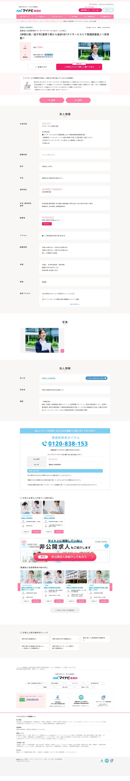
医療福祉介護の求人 (61, 723)
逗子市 (41, 21)
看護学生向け (37, 721)
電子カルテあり (46, 123)
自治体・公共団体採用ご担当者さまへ (35, 683)
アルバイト (86, 721)
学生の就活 (19, 721)
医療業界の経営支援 (74, 746)
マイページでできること (107, 4)
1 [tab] (94, 58)
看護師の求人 (20, 746)
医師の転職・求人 (40, 746)
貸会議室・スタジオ (49, 752)
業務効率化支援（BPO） (30, 752)
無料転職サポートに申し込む (90, 10)
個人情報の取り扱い (95, 683)
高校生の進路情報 (20, 729)
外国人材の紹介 (85, 746)
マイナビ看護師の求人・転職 (23, 21)
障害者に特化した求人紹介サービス (25, 723)
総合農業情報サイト (40, 737)
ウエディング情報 (21, 737)
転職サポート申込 (85, 687)
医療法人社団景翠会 (26, 27)
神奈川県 (35, 21)
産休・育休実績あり (47, 189)
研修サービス (19, 752)
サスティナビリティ (39, 759)
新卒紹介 (48, 744)
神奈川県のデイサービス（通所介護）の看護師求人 (63, 647)
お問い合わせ (65, 687)
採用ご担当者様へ (93, 4)
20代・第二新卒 (40, 744)
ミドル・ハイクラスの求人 (75, 721)
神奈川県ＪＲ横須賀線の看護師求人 (94, 639)
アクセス (31, 759)
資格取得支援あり (57, 189)
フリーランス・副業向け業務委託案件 (45, 723)
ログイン (108, 10)
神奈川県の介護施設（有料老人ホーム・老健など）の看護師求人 (33, 647)
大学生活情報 (79, 735)
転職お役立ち (107, 16)
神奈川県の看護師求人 (29, 639)
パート (92, 721)
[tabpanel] (94, 54)
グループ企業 (50, 759)
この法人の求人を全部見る (65, 610)
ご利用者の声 (91, 16)
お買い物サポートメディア (23, 738)
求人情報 (51, 100)
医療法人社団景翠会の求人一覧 (53, 21)
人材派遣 (18, 744)
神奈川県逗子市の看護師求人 (62, 639)
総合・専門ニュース (33, 735)
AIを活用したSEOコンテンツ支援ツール (56, 738)
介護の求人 (65, 746)
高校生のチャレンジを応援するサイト (49, 735)
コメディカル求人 (30, 746)
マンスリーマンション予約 (38, 738)
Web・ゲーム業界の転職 (28, 744)
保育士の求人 (49, 746)
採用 (45, 759)
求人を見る (36, 531)
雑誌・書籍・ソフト (100, 735)
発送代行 (40, 752)
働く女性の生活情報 (89, 735)
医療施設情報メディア (95, 737)
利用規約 (45, 687)
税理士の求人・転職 (86, 744)
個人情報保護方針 (58, 759)
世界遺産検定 (31, 737)
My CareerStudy (77, 737)
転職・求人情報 (57, 721)
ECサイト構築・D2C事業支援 (64, 737)
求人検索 (74, 16)
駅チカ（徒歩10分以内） (48, 217)
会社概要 (26, 759)
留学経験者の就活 (28, 721)
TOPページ (25, 16)
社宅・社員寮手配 (60, 752)
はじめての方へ (58, 16)
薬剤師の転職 (102, 744)
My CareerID (85, 737)
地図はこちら (48, 54)
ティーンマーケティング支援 (67, 735)
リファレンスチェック (71, 752)
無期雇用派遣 (57, 746)
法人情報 (78, 100)
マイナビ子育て (51, 737)
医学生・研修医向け (47, 721)
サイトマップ (75, 683)
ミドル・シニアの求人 (101, 721)
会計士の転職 (76, 744)
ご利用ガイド (42, 16)
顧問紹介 (95, 744)
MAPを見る (46, 224)
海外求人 (65, 721)
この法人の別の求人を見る (95, 378)
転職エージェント (56, 744)
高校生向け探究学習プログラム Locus (36, 729)
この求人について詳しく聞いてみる (79, 66)
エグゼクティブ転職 (67, 744)
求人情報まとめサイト (21, 735)
